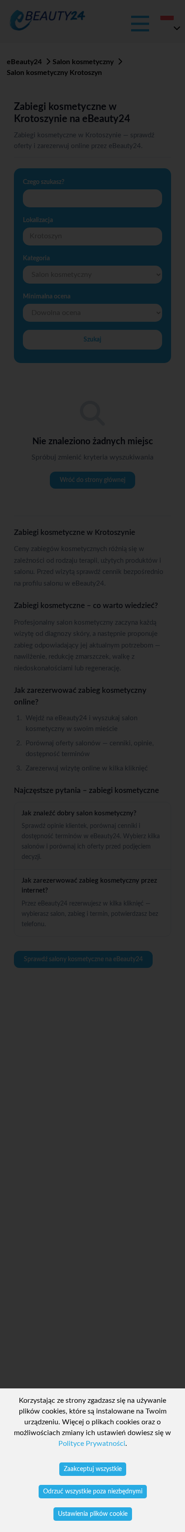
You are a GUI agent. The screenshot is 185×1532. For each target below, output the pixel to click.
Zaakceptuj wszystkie (93, 1469)
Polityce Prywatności (91, 1443)
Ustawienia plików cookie (93, 1514)
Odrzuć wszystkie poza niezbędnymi (92, 1491)
